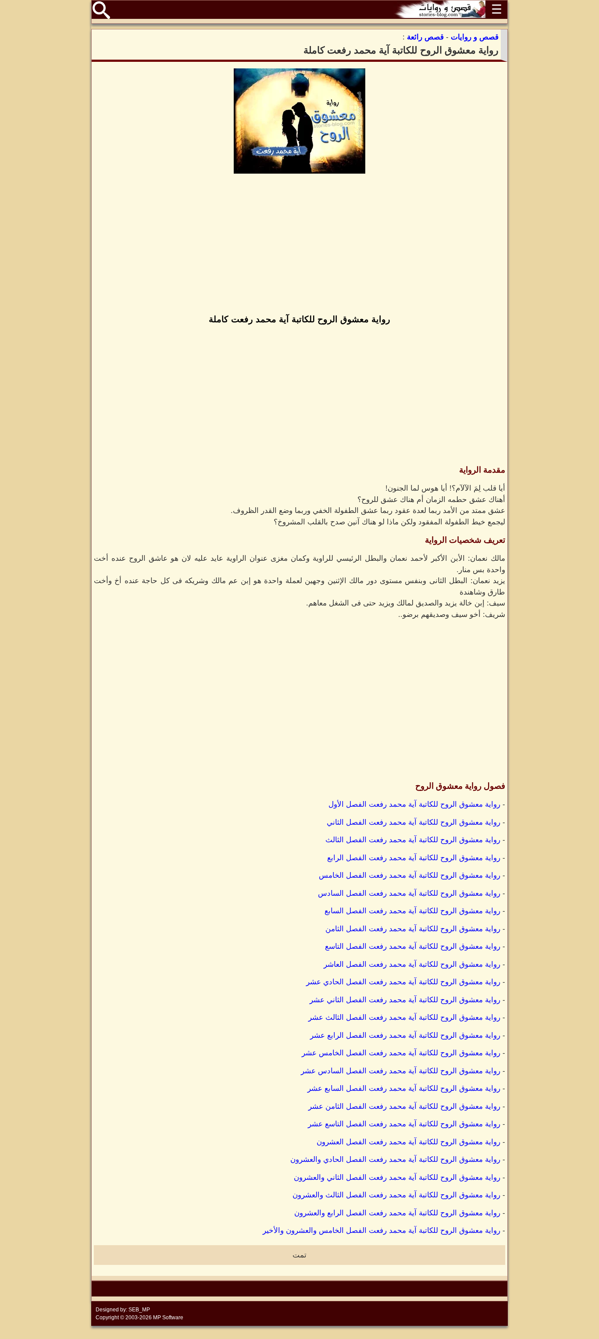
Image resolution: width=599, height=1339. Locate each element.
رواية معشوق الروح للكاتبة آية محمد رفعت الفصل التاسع (412, 946)
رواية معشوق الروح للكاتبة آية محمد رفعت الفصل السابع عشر (403, 1088)
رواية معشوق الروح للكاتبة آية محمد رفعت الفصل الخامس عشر (401, 1053)
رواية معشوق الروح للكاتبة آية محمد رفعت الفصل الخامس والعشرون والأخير (381, 1230)
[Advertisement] (299, 244)
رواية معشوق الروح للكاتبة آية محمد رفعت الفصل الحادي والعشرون (395, 1159)
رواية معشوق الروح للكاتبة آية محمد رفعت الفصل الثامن (412, 929)
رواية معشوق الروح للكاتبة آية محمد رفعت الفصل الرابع (413, 858)
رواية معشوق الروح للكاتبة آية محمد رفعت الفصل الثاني (413, 822)
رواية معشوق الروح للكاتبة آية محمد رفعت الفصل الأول (414, 804)
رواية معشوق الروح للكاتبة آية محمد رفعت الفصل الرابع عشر (405, 1035)
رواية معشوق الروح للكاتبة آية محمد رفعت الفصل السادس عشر (400, 1071)
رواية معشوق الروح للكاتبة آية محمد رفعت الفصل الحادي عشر (403, 982)
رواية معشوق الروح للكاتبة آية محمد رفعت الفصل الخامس (409, 875)
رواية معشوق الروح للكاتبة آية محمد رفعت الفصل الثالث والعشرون (396, 1195)
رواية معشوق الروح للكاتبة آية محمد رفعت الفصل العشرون (408, 1142)
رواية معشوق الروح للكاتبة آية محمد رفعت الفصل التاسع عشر (404, 1124)
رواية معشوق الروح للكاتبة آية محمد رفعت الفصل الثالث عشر (404, 1017)
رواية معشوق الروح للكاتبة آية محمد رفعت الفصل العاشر (412, 964)
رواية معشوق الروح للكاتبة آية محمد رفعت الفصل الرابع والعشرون (397, 1213)
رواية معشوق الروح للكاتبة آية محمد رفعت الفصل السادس (409, 893)
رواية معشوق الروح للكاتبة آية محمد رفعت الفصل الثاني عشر (405, 1000)
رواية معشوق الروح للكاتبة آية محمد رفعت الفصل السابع (412, 911)
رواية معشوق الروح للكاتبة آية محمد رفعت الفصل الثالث (412, 840)
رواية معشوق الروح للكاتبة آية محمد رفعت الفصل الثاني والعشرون (397, 1177)
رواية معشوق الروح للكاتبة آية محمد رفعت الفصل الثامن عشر (404, 1106)
